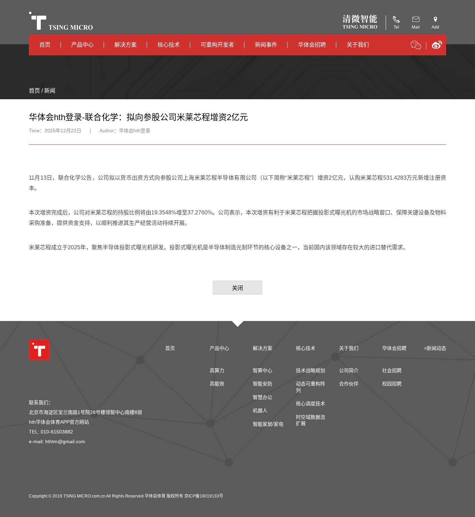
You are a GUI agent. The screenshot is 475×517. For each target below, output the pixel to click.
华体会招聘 (312, 45)
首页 (44, 45)
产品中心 (82, 45)
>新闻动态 (435, 348)
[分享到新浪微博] (437, 47)
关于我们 (358, 45)
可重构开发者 (217, 45)
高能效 (217, 383)
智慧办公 (262, 397)
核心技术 (169, 45)
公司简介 (349, 370)
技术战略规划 (310, 370)
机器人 (260, 410)
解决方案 (125, 45)
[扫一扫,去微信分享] (416, 46)
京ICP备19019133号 (203, 496)
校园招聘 (392, 383)
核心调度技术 (310, 403)
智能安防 (262, 383)
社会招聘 (392, 370)
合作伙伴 (349, 383)
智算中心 (262, 370)
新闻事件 (266, 45)
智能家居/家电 (268, 424)
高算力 (217, 370)
